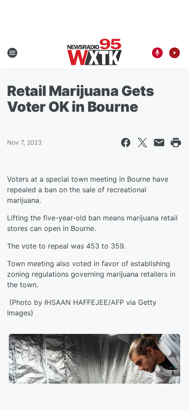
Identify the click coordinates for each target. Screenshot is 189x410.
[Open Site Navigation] (12, 53)
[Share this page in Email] (159, 142)
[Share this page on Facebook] (126, 142)
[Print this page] (176, 142)
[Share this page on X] (142, 142)
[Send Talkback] (157, 53)
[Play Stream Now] (174, 53)
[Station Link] (94, 53)
